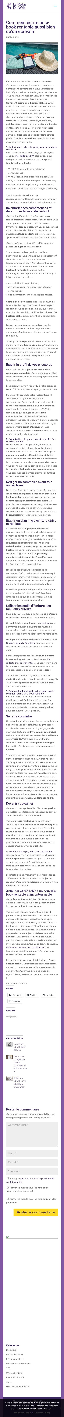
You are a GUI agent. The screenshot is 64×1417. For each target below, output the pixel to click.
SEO (8, 1368)
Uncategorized (14, 1373)
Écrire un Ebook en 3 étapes (19, 1047)
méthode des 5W (24, 156)
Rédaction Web (14, 1354)
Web (8, 1382)
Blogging (11, 1350)
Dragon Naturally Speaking (20, 643)
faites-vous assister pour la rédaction (25, 947)
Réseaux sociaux (15, 1359)
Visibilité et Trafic (15, 1377)
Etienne (14, 36)
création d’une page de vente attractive (30, 851)
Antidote (45, 623)
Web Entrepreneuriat (17, 1386)
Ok (32, 1412)
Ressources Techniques (18, 1363)
